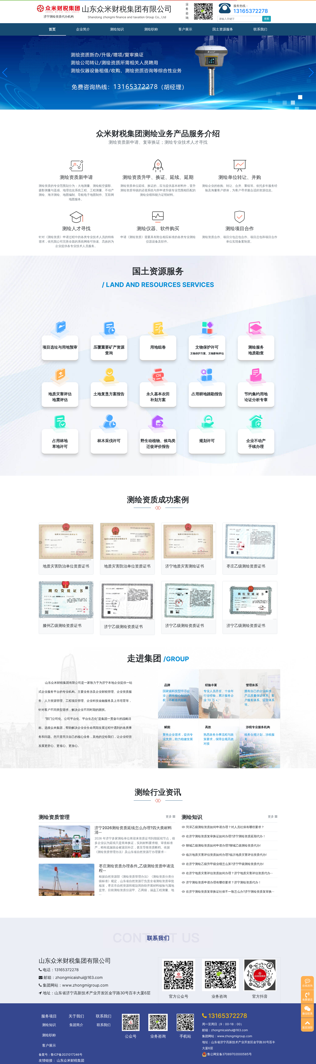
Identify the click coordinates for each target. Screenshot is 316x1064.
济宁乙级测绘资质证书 (123, 626)
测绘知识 (117, 29)
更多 (169, 816)
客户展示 (185, 29)
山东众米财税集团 (57, 682)
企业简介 (83, 29)
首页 (52, 29)
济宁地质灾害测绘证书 (184, 566)
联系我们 (260, 29)
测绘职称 (151, 29)
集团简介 (76, 1025)
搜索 (266, 18)
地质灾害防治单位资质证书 (66, 566)
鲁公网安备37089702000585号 (229, 1054)
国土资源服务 (222, 29)
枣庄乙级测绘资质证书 (246, 566)
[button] (5, 72)
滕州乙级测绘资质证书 (62, 625)
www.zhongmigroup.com (85, 985)
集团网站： (52, 985)
